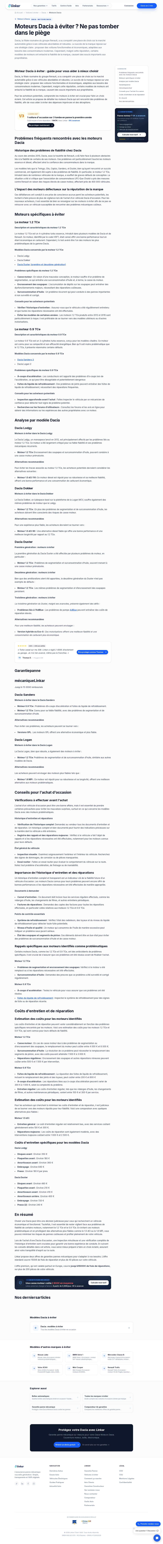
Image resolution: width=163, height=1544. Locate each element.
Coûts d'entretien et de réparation (132, 95)
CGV (121, 1471)
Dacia (44, 13)
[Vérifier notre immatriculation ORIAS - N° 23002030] (86, 1522)
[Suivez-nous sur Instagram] (34, 1484)
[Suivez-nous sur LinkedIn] (22, 1484)
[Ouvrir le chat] (157, 1538)
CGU (121, 1475)
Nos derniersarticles (126, 101)
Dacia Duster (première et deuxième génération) (41, 264)
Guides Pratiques (57, 1482)
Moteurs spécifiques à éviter (129, 78)
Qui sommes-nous (92, 1490)
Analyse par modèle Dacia (129, 81)
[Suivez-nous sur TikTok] (16, 1484)
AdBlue (73, 610)
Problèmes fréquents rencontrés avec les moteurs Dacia (131, 74)
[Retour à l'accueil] (14, 6)
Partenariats (88, 6)
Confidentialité (125, 1482)
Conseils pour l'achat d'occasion (131, 91)
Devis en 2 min (147, 6)
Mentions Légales (126, 1479)
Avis (77, 6)
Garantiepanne (124, 85)
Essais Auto (54, 1475)
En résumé (123, 98)
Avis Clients (89, 1482)
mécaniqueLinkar (125, 88)
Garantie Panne (90, 1471)
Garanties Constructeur (94, 1486)
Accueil (20, 13)
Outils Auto (89, 1501)
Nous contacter (90, 1494)
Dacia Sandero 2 (25, 360)
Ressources (101, 6)
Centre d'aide (66, 6)
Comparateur (89, 1498)
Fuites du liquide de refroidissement (35, 998)
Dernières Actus (56, 1471)
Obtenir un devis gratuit (65, 1445)
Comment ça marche (92, 1479)
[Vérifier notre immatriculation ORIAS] (74, 1522)
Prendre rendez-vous (150, 1524)
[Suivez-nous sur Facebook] (28, 1484)
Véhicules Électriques (59, 1479)
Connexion (129, 6)
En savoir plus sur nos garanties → (95, 1445)
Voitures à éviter (32, 13)
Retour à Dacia (24, 19)
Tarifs (54, 6)
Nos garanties (39, 6)
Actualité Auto (55, 1486)
